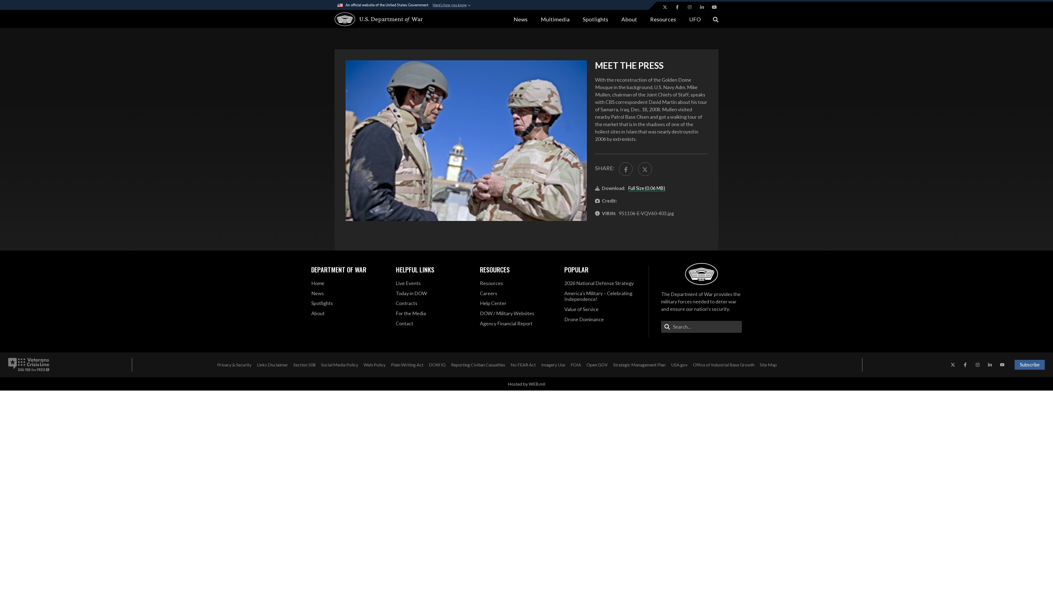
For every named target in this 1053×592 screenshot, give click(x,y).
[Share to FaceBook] (626, 169)
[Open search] (715, 19)
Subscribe (1030, 365)
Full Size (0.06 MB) (646, 188)
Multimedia (555, 19)
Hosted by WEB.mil (526, 383)
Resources (663, 19)
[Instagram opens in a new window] (690, 7)
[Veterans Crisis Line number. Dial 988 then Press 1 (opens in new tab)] (28, 365)
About (629, 19)
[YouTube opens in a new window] (714, 7)
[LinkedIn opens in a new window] (702, 7)
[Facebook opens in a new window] (677, 7)
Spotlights (595, 19)
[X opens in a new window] (665, 7)
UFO (695, 19)
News (521, 19)
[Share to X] (645, 169)
